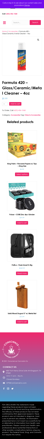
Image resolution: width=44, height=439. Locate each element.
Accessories (13, 31)
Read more (22, 273)
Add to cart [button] (22, 223)
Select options (22, 174)
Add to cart (15, 104)
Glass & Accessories (32, 115)
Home (4, 31)
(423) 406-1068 (11, 14)
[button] (38, 40)
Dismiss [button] (27, 5)
